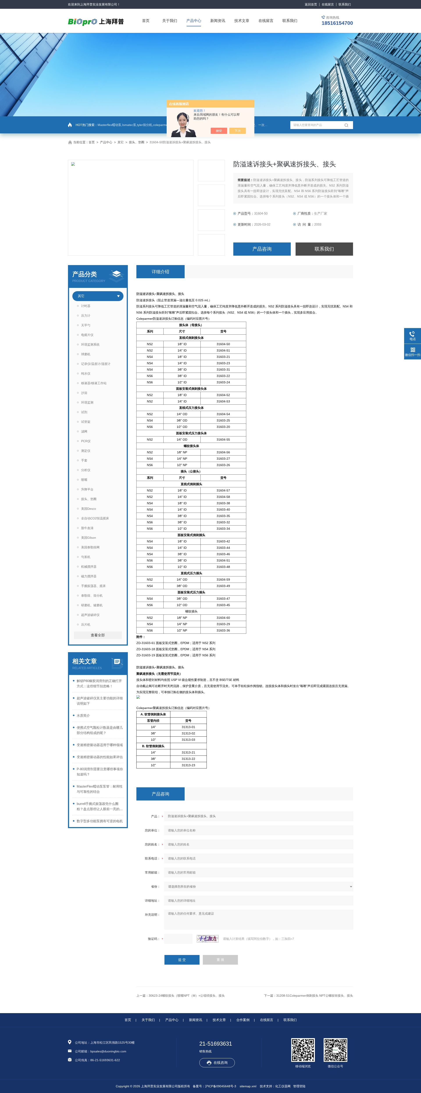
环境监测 (87, 402)
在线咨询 (221, 1062)
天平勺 (85, 325)
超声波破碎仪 (90, 615)
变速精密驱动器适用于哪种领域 (100, 745)
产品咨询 (262, 249)
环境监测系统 (90, 344)
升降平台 (87, 489)
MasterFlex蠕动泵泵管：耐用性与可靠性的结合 (100, 788)
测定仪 (85, 450)
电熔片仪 (87, 335)
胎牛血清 (87, 528)
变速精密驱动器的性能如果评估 (100, 757)
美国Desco (88, 508)
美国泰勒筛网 (90, 547)
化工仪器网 (283, 1086)
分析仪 (85, 470)
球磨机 (85, 354)
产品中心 (193, 21)
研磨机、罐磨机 (92, 605)
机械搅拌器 (88, 566)
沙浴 (84, 393)
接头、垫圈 (136, 142)
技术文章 (241, 21)
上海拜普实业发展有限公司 (98, 4)
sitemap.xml (248, 1086)
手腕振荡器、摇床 (93, 586)
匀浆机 (85, 557)
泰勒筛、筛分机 (92, 595)
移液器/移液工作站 (94, 383)
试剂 (84, 412)
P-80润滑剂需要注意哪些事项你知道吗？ (100, 771)
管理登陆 (299, 1086)
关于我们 (169, 21)
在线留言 (328, 4)
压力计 (85, 315)
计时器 (85, 306)
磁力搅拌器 (88, 576)
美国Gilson (88, 537)
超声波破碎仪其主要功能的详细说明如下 (100, 700)
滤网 (84, 431)
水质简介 (83, 715)
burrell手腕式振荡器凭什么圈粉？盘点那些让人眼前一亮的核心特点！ (100, 807)
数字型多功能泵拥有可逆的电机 (100, 821)
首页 (146, 21)
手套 (84, 460)
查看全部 (98, 635)
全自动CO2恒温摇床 (95, 518)
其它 (121, 142)
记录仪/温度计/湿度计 (96, 364)
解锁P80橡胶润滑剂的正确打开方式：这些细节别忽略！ (99, 683)
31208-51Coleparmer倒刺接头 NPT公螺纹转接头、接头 (314, 995)
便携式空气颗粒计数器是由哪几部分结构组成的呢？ (100, 730)
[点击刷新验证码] (208, 938)
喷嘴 (84, 479)
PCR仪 (86, 441)
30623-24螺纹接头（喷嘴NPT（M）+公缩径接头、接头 (187, 995)
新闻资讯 (217, 21)
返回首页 (311, 4)
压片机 (85, 624)
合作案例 (243, 1020)
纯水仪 (85, 373)
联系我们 (345, 4)
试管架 (85, 422)
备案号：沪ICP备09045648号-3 (214, 1086)
